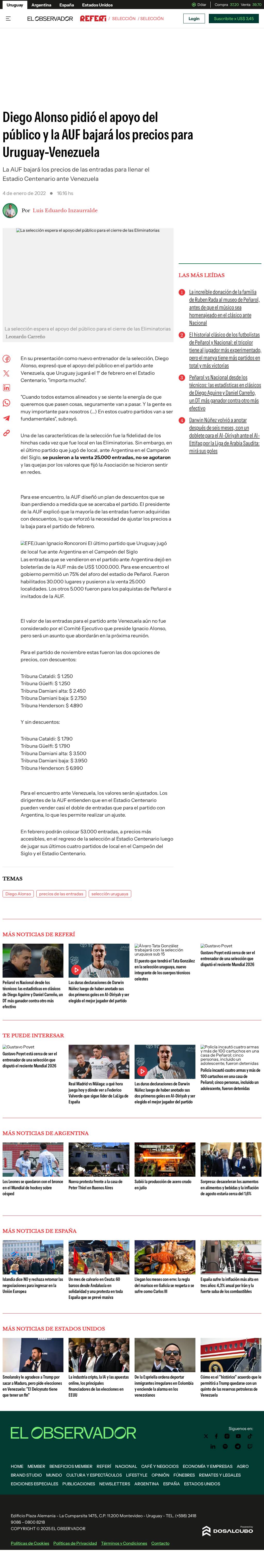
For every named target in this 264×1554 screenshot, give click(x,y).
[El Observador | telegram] (238, 1446)
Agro (243, 1466)
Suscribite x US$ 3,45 (234, 18)
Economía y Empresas (208, 1466)
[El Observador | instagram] (227, 1436)
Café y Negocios (160, 1466)
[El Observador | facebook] (216, 1436)
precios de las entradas (61, 893)
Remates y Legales (220, 1475)
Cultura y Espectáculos (94, 1475)
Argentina (41, 4)
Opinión (160, 1475)
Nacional (126, 1466)
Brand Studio (26, 1475)
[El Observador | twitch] (250, 1446)
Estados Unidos (97, 4)
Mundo (54, 1475)
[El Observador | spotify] (225, 1446)
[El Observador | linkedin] (213, 1446)
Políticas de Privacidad (75, 1543)
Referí (104, 1466)
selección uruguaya (110, 893)
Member (36, 1466)
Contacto (160, 1543)
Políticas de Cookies (30, 1543)
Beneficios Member (71, 1466)
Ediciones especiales (34, 1483)
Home (17, 1466)
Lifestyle (136, 1475)
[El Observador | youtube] (238, 1436)
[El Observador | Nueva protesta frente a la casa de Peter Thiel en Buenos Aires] (99, 1174)
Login (194, 18)
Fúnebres (184, 1475)
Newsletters (114, 1483)
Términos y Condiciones (124, 1543)
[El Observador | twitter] (206, 1436)
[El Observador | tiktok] (250, 1436)
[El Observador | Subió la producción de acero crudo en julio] (165, 1174)
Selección (124, 18)
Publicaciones (78, 1483)
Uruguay (15, 4)
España (67, 4)
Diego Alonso (18, 893)
